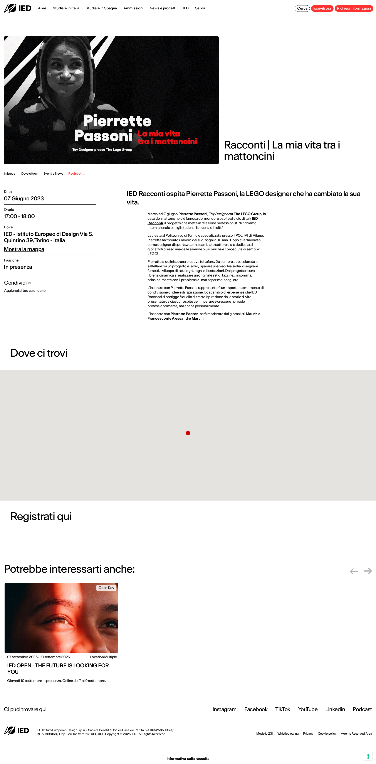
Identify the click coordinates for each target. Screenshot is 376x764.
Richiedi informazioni (354, 8)
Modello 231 (264, 733)
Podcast (362, 709)
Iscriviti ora (322, 8)
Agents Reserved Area (356, 733)
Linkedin (335, 709)
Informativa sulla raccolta (188, 758)
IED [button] (186, 8)
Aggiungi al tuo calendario (25, 290)
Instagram (225, 709)
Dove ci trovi (29, 173)
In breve (9, 173)
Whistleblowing (288, 733)
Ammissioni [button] (133, 8)
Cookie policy (327, 733)
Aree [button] (42, 8)
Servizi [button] (200, 8)
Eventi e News (53, 173)
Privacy (308, 733)
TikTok (282, 709)
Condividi (16, 282)
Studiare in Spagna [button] (101, 8)
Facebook (255, 709)
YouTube (308, 709)
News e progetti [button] (163, 8)
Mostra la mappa (24, 249)
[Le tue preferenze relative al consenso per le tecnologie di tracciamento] (368, 756)
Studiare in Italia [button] (66, 8)
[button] (188, 433)
